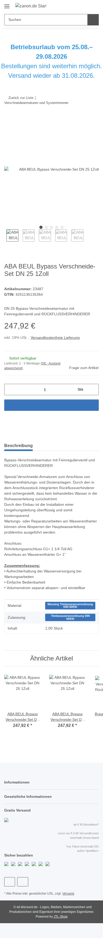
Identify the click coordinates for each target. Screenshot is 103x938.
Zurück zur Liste (20, 98)
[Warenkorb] (94, 6)
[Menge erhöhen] (93, 389)
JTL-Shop (61, 916)
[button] (77, 6)
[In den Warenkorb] (8, 119)
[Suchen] (93, 19)
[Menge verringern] (10, 389)
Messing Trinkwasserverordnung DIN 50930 (70, 606)
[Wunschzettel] (86, 6)
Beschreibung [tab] (18, 445)
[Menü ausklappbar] (7, 4)
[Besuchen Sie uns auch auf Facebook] (9, 881)
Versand (68, 893)
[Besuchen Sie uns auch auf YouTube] (22, 881)
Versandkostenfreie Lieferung (55, 337)
